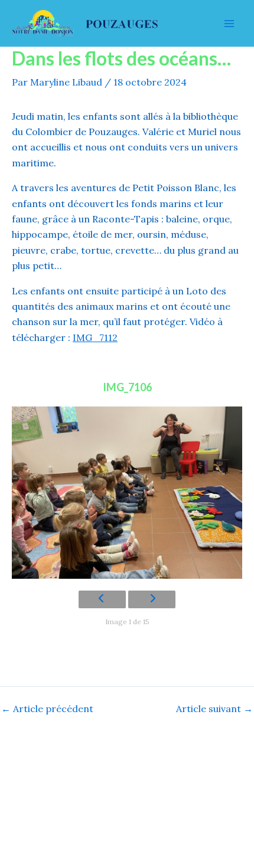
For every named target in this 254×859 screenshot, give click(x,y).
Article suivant (214, 708)
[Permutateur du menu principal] (229, 24)
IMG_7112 (95, 337)
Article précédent (47, 708)
